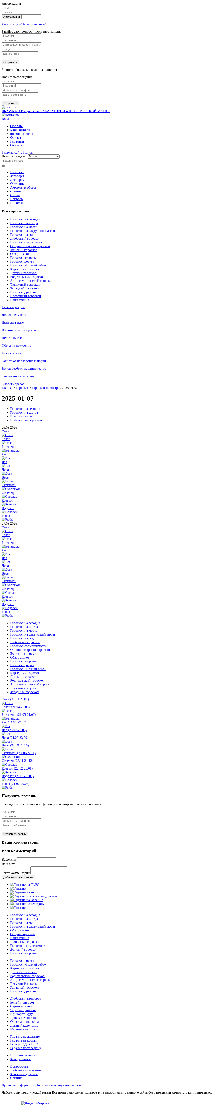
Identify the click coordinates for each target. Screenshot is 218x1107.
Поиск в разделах (14, 156)
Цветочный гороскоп (25, 296)
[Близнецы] (11, 450)
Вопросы (16, 199)
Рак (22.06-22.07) (14, 722)
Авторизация (11, 16)
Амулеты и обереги (24, 187)
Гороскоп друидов (23, 292)
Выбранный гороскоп (26, 420)
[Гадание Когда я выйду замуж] (33, 896)
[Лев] (6, 466)
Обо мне (16, 126)
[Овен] (7, 435)
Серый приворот (22, 1006)
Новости (16, 203)
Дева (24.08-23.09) (15, 737)
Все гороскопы (21, 416)
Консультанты (20, 1059)
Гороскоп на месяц (23, 227)
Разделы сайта (12, 152)
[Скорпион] (11, 489)
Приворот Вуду (21, 1014)
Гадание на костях (23, 1040)
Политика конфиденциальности (59, 1085)
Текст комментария (16, 873)
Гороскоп (17, 172)
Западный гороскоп (24, 288)
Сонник (16, 191)
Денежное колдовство (26, 1018)
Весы (5, 477)
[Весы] (7, 481)
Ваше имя (9, 859)
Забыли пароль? (34, 24)
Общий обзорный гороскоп (30, 246)
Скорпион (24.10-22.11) (19, 753)
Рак (4, 454)
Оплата (15, 137)
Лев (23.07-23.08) (14, 730)
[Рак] (6, 458)
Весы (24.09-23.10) (15, 745)
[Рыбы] (7, 519)
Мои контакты (20, 130)
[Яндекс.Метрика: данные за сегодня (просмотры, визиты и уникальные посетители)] (35, 1103)
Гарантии (17, 141)
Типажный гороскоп (25, 284)
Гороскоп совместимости (28, 242)
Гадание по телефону (25, 1048)
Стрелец (8, 493)
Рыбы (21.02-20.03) (15, 784)
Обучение (17, 183)
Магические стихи (23, 1029)
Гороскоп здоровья (23, 257)
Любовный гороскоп (25, 238)
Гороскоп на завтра (24, 223)
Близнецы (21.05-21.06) (19, 714)
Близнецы (9, 446)
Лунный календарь (24, 1025)
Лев (4, 462)
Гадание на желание (25, 1036)
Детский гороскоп (23, 273)
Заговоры (17, 176)
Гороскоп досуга (22, 261)
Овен (5, 431)
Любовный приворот (25, 998)
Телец (6, 439)
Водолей (8, 508)
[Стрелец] (9, 496)
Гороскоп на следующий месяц (32, 231)
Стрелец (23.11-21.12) (17, 760)
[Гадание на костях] (25, 892)
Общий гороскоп (22, 934)
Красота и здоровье (24, 1074)
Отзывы (16, 145)
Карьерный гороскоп (25, 269)
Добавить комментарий (18, 877)
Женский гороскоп (23, 250)
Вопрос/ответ (20, 1066)
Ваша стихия (19, 300)
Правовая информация (18, 1085)
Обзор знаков (20, 254)
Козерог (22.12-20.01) (17, 768)
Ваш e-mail (9, 864)
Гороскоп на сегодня (25, 219)
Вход (5, 119)
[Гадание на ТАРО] (25, 884)
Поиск (28, 152)
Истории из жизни (23, 1055)
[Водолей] (10, 512)
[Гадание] (18, 888)
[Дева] (7, 473)
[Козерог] (9, 504)
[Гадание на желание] (26, 900)
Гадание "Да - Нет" (24, 1044)
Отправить (10, 62)
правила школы (21, 133)
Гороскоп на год (22, 234)
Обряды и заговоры (24, 1021)
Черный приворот (23, 1010)
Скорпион (9, 485)
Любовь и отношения (26, 1070)
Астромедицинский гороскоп (31, 280)
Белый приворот (22, 1002)
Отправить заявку (14, 833)
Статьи (15, 195)
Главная (7, 388)
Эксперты (17, 180)
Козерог (7, 500)
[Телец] (8, 443)
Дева (5, 469)
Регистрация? (12, 24)
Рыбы (6, 516)
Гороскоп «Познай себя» (28, 265)
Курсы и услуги (13, 307)
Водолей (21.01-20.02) (18, 776)
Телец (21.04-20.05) (16, 707)
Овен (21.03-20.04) (15, 699)
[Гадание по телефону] (27, 904)
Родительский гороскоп (27, 277)
